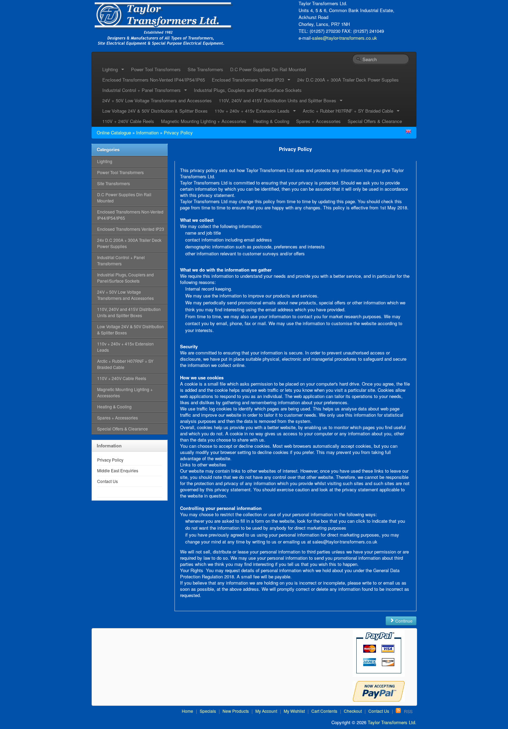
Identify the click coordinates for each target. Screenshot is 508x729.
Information (147, 132)
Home (187, 711)
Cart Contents (324, 711)
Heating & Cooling (271, 121)
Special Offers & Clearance (375, 121)
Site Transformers (205, 69)
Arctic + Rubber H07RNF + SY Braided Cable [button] (349, 110)
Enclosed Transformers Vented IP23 (130, 229)
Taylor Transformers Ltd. (392, 722)
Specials (208, 711)
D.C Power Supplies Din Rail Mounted (268, 69)
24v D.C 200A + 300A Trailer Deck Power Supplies (348, 79)
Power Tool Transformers (156, 69)
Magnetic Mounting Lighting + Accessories (203, 121)
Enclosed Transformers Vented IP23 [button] (249, 79)
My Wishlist (294, 711)
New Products (236, 711)
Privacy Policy (178, 132)
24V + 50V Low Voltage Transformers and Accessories (157, 100)
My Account (266, 711)
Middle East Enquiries (117, 470)
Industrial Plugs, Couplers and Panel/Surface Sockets (248, 90)
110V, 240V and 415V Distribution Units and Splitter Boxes (129, 312)
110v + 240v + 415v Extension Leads (125, 347)
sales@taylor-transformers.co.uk (344, 38)
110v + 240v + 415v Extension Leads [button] (253, 110)
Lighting (104, 161)
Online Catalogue (114, 132)
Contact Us (107, 481)
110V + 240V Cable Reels (128, 121)
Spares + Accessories (318, 121)
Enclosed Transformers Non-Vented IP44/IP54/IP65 (153, 79)
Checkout (353, 711)
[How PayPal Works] (379, 654)
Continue (403, 621)
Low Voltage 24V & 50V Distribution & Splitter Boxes (155, 110)
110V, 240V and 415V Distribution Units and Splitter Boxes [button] (279, 100)
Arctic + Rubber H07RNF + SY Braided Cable (125, 364)
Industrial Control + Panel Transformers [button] (143, 90)
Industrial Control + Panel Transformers (121, 260)
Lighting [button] (111, 69)
